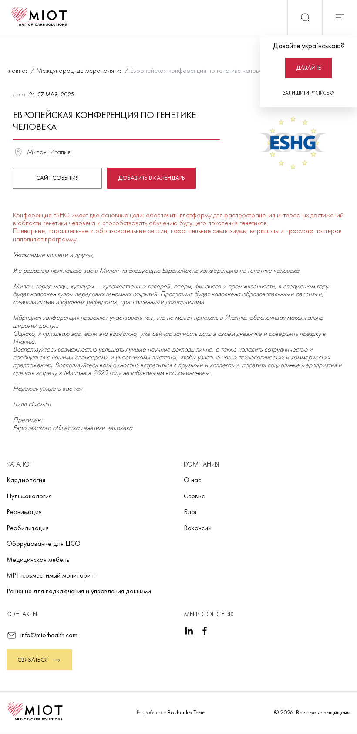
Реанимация (24, 511)
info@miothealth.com (48, 634)
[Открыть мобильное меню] (339, 17)
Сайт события (57, 178)
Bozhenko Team (187, 712)
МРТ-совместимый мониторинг (51, 575)
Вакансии (198, 527)
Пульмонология (29, 496)
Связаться (32, 659)
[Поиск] (304, 17)
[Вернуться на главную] (42, 17)
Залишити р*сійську (308, 93)
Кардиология (26, 479)
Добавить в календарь (151, 178)
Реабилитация (28, 527)
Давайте (308, 67)
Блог (190, 511)
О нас (192, 479)
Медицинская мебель (38, 559)
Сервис (194, 496)
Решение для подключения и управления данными (79, 590)
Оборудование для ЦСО (44, 543)
